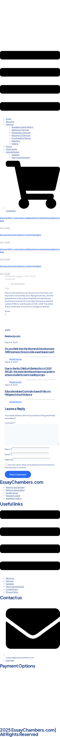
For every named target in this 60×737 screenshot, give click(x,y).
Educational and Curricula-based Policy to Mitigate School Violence (28, 393)
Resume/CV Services (21, 135)
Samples (16, 155)
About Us (10, 121)
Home (8, 119)
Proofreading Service (21, 138)
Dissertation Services (21, 132)
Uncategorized (17, 283)
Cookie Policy (12, 589)
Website (8, 460)
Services (10, 124)
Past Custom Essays (21, 157)
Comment (10, 423)
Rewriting (16, 141)
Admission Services (20, 130)
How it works (11, 149)
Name (8, 449)
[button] (30, 81)
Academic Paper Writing (22, 127)
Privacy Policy (12, 592)
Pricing (9, 146)
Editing (15, 144)
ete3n (19, 276)
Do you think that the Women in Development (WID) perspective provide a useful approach (29, 350)
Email (8, 454)
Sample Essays (12, 152)
